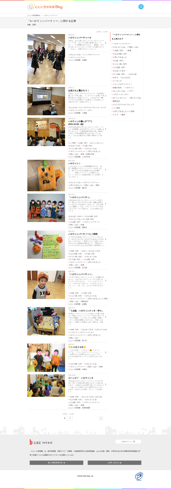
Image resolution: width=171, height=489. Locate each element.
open (141, 6)
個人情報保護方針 (55, 463)
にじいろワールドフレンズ (89, 107)
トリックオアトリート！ (92, 54)
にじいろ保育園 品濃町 (78, 60)
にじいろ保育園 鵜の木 (78, 188)
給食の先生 (90, 154)
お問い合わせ (113, 463)
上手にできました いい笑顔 (97, 299)
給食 (82, 154)
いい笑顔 (72, 143)
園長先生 (84, 301)
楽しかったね (135, 98)
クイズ (103, 107)
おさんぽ (72, 216)
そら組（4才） (88, 146)
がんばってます (74, 146)
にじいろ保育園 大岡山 (78, 369)
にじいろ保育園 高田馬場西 (79, 408)
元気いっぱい (74, 154)
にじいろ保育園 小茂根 (78, 113)
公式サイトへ (127, 442)
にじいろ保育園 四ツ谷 (78, 340)
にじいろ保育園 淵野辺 (78, 227)
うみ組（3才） (83, 143)
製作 (97, 185)
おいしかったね (87, 397)
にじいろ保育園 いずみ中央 (79, 157)
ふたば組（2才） (75, 222)
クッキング (73, 332)
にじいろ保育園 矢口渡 (78, 268)
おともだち (73, 107)
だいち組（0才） (89, 219)
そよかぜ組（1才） (92, 216)
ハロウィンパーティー (77, 57)
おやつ (80, 216)
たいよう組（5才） (76, 148)
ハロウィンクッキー (86, 332)
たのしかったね (74, 54)
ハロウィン (129, 88)
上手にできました (94, 151)
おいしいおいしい (97, 143)
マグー (89, 110)
